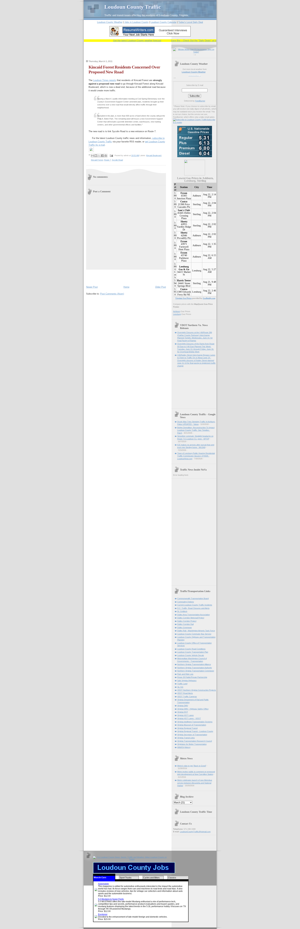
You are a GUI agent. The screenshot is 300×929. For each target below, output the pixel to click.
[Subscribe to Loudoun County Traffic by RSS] (190, 120)
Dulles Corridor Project (186, 621)
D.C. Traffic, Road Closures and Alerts (193, 608)
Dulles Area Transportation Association (193, 615)
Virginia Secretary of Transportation (192, 735)
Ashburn (197, 195)
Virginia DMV (182, 706)
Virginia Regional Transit (187, 728)
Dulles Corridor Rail (185, 624)
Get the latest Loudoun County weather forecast (128, 40)
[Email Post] (111, 155)
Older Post (160, 287)
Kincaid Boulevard (153, 155)
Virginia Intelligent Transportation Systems (194, 722)
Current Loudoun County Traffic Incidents (194, 605)
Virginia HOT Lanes (185, 715)
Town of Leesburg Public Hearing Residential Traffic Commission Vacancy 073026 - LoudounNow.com (196, 456)
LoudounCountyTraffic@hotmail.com (195, 832)
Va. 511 (180, 687)
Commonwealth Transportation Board (193, 598)
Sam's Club (184, 210)
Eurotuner (102, 914)
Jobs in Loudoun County (136, 22)
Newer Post (92, 287)
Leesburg (196, 270)
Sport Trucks (125, 877)
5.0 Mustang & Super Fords (111, 899)
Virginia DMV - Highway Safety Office (193, 709)
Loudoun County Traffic (132, 7)
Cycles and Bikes (151, 877)
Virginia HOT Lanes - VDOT (189, 718)
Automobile (103, 884)
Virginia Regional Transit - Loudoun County (195, 731)
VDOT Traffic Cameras (187, 696)
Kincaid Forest (97, 160)
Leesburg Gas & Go (184, 268)
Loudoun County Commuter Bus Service (194, 634)
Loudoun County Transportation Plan (192, 652)
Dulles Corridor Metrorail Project (190, 618)
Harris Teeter (184, 280)
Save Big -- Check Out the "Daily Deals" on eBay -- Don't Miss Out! (196, 40)
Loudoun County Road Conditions (191, 649)
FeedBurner (200, 101)
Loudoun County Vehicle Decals (190, 655)
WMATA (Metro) (183, 747)
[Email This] (92, 155)
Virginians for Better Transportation (192, 744)
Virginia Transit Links (186, 738)
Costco (183, 201)
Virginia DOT (182, 712)
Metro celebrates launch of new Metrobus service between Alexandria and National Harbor (194, 783)
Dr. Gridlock (182, 611)
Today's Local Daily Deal (190, 22)
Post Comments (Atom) (112, 293)
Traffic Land (182, 684)
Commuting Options (185, 602)
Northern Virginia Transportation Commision (195, 671)
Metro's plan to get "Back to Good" (191, 766)
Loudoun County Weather (109, 22)
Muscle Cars (100, 877)
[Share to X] (99, 155)
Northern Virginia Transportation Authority (194, 668)
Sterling (197, 204)
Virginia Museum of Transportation (191, 725)
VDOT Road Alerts (185, 693)
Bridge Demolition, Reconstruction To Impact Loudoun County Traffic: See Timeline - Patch (196, 430)
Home (126, 287)
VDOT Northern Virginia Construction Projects (196, 690)
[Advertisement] (126, 53)
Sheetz (184, 221)
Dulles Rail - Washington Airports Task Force (196, 631)
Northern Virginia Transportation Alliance (194, 664)
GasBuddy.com (209, 298)
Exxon (184, 193)
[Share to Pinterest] (105, 155)
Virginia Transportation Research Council (194, 741)
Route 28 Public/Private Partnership (192, 677)
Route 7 (107, 160)
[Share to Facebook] (102, 155)
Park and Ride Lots (185, 674)
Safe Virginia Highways (187, 680)
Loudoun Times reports (104, 80)
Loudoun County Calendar (163, 22)
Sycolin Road (117, 160)
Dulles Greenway (184, 627)
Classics (172, 877)
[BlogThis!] (96, 155)
